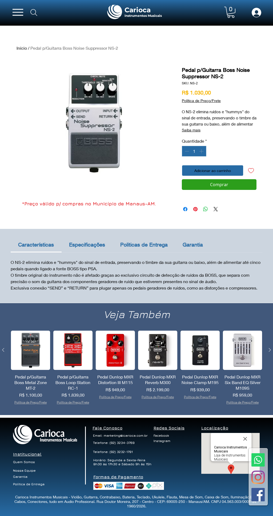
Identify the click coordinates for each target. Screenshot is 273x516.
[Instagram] (258, 477)
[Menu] (18, 12)
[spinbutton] (194, 151)
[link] (36, 244)
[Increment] (202, 151)
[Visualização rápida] (30, 350)
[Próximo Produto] (270, 350)
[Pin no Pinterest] (195, 209)
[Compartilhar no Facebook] (185, 209)
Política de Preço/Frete (201, 100)
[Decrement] (186, 151)
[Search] (33, 12)
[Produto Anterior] (3, 350)
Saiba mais (191, 130)
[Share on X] (215, 209)
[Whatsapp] (258, 460)
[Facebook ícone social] (258, 494)
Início (22, 47)
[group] (136, 370)
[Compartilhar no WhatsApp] (205, 209)
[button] (231, 12)
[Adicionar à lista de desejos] (251, 170)
